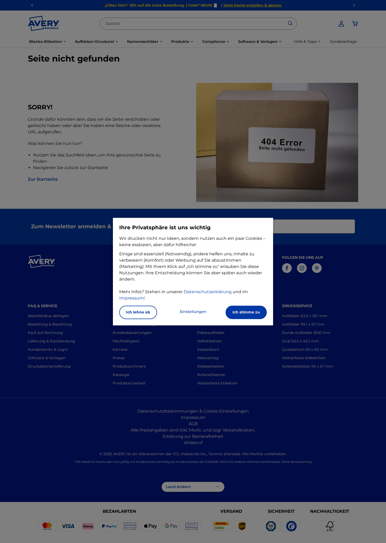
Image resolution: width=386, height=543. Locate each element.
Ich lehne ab (138, 312)
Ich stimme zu (246, 312)
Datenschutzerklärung (208, 291)
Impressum (131, 298)
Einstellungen (193, 311)
